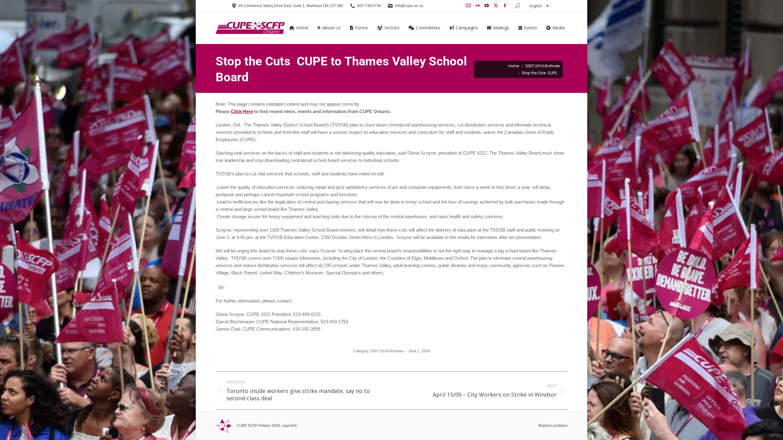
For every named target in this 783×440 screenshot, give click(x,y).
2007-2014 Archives (387, 351)
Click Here (242, 111)
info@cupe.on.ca (409, 6)
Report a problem (552, 426)
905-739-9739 (369, 6)
